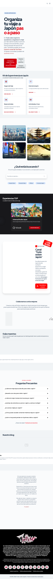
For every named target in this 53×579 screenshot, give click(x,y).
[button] (26, 389)
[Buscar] (47, 3)
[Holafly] (7, 315)
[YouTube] (6, 567)
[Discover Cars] (30, 313)
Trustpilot (26, 506)
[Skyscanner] (19, 315)
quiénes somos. (9, 53)
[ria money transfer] (41, 315)
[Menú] (49, 3)
